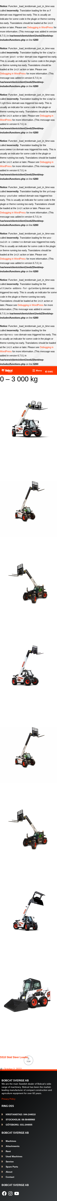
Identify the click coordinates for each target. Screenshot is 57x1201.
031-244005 (19, 1124)
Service (10, 1161)
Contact (10, 1177)
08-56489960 (20, 1119)
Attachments (12, 1146)
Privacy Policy (8, 1099)
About (9, 1172)
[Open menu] (36, 370)
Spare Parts (12, 1166)
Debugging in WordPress (40, 27)
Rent (8, 1151)
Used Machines (14, 1156)
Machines (11, 1141)
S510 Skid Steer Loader (14, 1057)
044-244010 (21, 1114)
